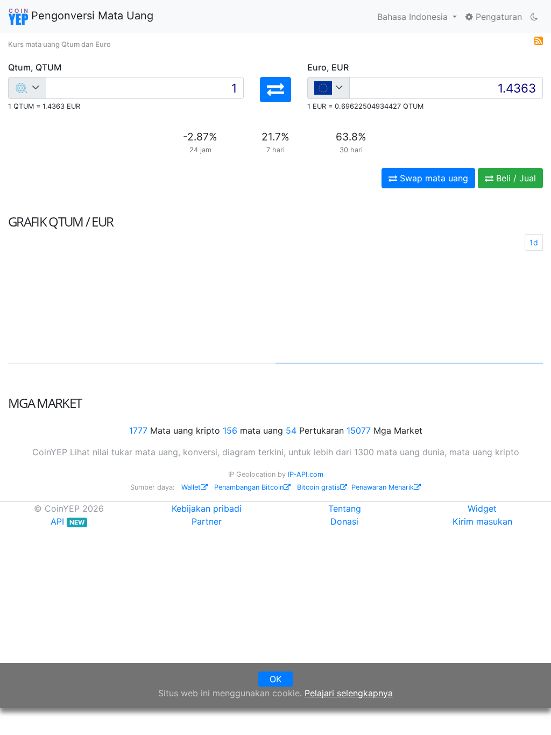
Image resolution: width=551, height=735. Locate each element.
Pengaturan (497, 16)
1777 (138, 430)
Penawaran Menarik (382, 487)
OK (275, 679)
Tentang (344, 508)
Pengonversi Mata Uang (90, 15)
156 (230, 430)
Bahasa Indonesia (413, 16)
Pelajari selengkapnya (349, 693)
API (67, 521)
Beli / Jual (514, 178)
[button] (275, 89)
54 (291, 430)
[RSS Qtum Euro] (538, 39)
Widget (482, 508)
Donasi (344, 521)
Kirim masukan (482, 521)
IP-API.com (305, 474)
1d (533, 242)
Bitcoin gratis (318, 487)
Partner (207, 521)
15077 (359, 430)
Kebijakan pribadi (207, 508)
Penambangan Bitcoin (249, 487)
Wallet (191, 487)
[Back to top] (527, 711)
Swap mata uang (432, 178)
